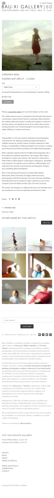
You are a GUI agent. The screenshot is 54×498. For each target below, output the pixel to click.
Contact (5, 471)
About (5, 458)
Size (3, 83)
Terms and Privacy (10, 466)
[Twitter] (39, 334)
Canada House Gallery (10, 442)
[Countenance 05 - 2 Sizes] (40, 292)
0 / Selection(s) (46, 3)
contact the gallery (15, 112)
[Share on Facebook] (10, 199)
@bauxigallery (25, 423)
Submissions (7, 468)
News (4, 455)
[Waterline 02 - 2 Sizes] (40, 239)
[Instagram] (47, 334)
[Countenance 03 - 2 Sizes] (40, 265)
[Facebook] (43, 334)
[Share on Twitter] (13, 199)
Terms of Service (9, 461)
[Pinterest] (50, 334)
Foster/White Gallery (10, 440)
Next (11, 212)
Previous (5, 212)
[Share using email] (19, 199)
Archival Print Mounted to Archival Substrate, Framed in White (25, 92)
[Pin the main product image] (16, 199)
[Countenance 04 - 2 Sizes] (14, 292)
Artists (5, 453)
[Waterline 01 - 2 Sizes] (14, 239)
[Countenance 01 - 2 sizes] (14, 265)
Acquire (7, 102)
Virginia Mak (10, 74)
